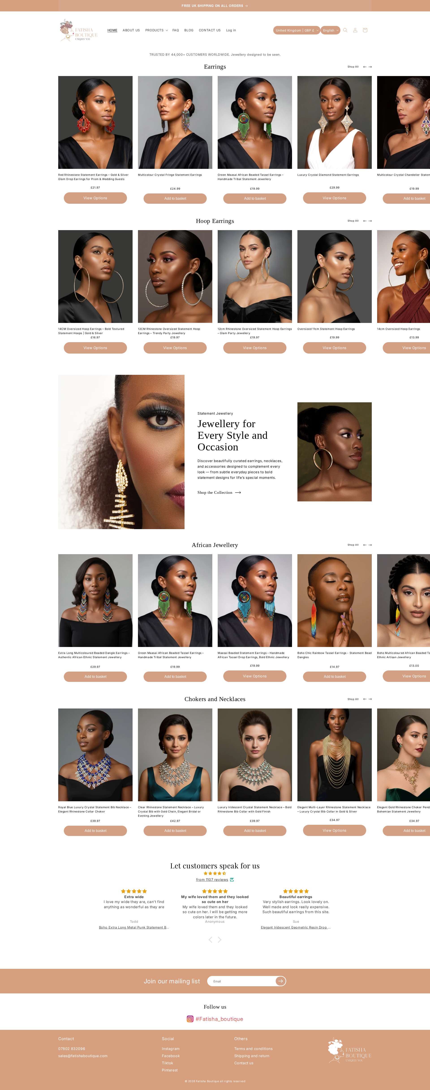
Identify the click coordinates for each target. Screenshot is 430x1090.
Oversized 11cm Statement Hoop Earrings (326, 329)
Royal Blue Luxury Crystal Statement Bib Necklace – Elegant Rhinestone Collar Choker (94, 809)
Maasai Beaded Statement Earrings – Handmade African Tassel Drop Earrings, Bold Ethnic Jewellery (253, 655)
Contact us (244, 1063)
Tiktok (167, 1063)
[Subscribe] (281, 981)
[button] (156, 30)
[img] (215, 873)
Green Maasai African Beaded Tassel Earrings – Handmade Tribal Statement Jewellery (251, 177)
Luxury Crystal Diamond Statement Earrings (328, 174)
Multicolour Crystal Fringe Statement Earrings (170, 174)
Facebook (171, 1056)
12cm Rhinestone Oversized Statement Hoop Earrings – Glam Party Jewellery (255, 331)
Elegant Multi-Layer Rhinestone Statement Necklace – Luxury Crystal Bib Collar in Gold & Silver (333, 809)
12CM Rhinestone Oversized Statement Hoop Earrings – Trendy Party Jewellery (169, 331)
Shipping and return (251, 1056)
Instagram (171, 1048)
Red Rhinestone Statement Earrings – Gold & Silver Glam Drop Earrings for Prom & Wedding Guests (93, 177)
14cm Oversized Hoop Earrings (398, 329)
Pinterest (170, 1070)
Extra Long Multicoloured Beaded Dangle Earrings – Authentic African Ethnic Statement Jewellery (94, 655)
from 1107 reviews (212, 879)
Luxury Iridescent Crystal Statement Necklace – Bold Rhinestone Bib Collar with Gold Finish (255, 809)
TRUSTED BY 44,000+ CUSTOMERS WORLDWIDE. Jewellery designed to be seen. (215, 54)
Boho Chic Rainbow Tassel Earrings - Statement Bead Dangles (334, 655)
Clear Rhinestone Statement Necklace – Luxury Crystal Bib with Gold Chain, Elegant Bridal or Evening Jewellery (171, 811)
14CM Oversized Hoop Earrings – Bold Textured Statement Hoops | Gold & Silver (91, 331)
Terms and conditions (253, 1048)
